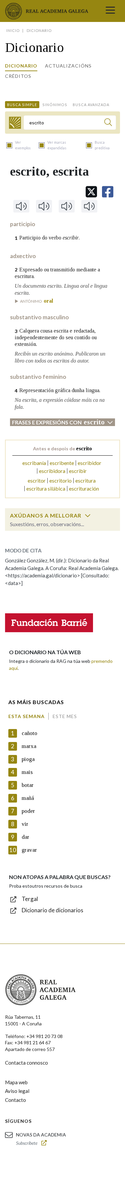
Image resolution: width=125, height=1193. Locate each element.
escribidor (89, 463)
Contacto (15, 1100)
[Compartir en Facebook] (107, 191)
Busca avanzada (91, 104)
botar (28, 785)
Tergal (30, 898)
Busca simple (22, 104)
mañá (28, 798)
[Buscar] (108, 123)
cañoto (29, 733)
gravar (29, 850)
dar (25, 837)
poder (28, 811)
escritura (85, 480)
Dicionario (21, 66)
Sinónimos (54, 104)
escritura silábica (45, 488)
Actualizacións (68, 66)
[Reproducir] (21, 206)
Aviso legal (17, 1091)
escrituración (84, 488)
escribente (62, 463)
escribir (78, 471)
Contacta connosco (26, 1063)
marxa (29, 746)
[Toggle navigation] (110, 11)
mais (27, 772)
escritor (37, 480)
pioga (28, 759)
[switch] (87, 515)
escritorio (60, 480)
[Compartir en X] (91, 191)
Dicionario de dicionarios (52, 910)
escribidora (52, 471)
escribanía (34, 463)
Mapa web (16, 1082)
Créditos (18, 76)
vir (25, 824)
